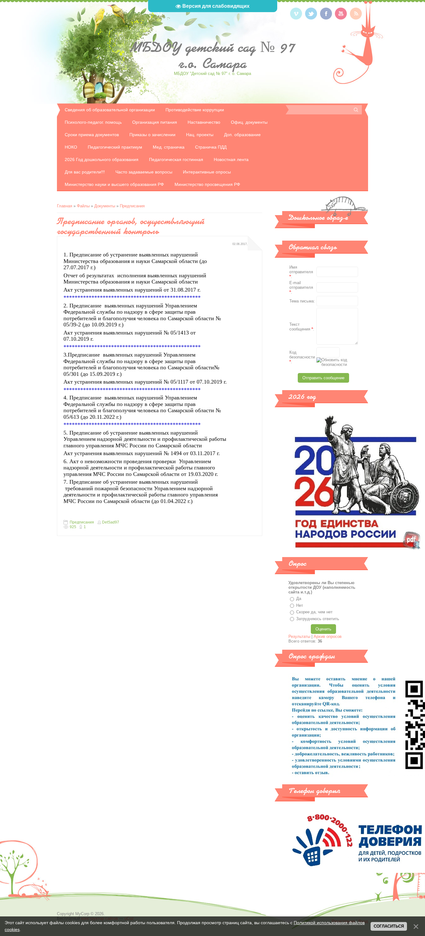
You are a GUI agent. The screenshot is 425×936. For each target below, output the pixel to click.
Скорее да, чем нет (314, 612)
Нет (299, 605)
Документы (104, 206)
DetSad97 (110, 522)
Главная (64, 206)
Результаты (299, 636)
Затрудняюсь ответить (317, 618)
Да (298, 598)
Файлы (83, 206)
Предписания (132, 206)
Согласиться (389, 926)
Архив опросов (328, 636)
